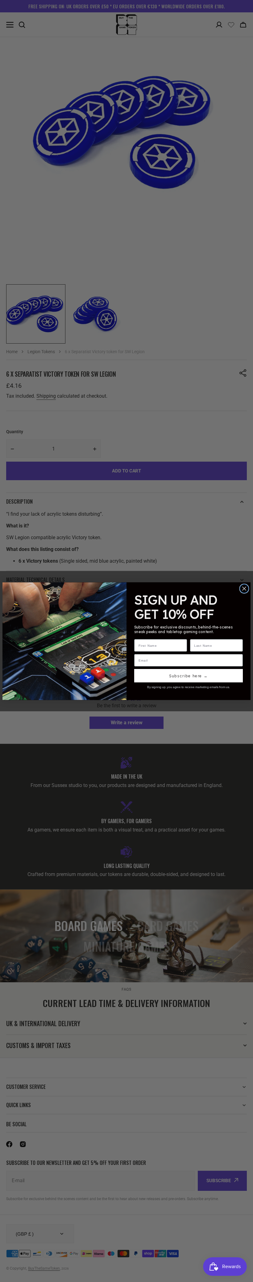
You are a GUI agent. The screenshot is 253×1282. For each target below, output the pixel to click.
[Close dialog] (244, 588)
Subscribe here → (188, 675)
